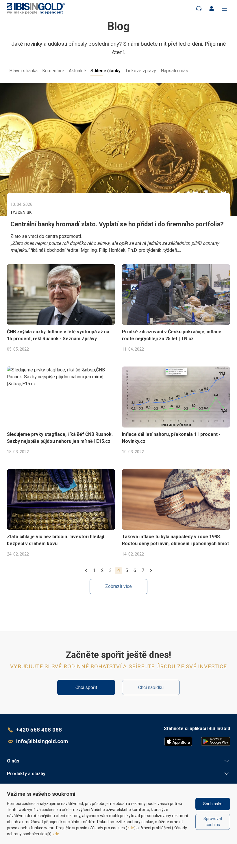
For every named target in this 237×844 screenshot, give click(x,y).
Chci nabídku (151, 687)
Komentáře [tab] (53, 70)
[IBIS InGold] (36, 8)
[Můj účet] (211, 8)
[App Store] (178, 741)
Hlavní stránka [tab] (23, 70)
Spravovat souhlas (212, 821)
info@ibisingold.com (42, 741)
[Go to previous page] (86, 570)
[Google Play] (215, 741)
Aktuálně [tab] (77, 70)
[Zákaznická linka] (199, 8)
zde (130, 828)
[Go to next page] (151, 570)
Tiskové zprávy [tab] (140, 70)
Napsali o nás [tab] (174, 70)
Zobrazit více (118, 586)
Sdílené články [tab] (105, 70)
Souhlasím (213, 804)
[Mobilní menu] (224, 8)
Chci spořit (86, 687)
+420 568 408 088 (39, 729)
